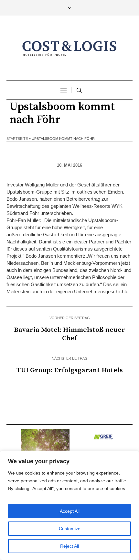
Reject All (69, 546)
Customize (69, 528)
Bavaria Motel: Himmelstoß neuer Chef (69, 334)
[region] (69, 505)
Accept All (70, 511)
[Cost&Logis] (69, 48)
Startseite (17, 138)
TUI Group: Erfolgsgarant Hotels (69, 370)
